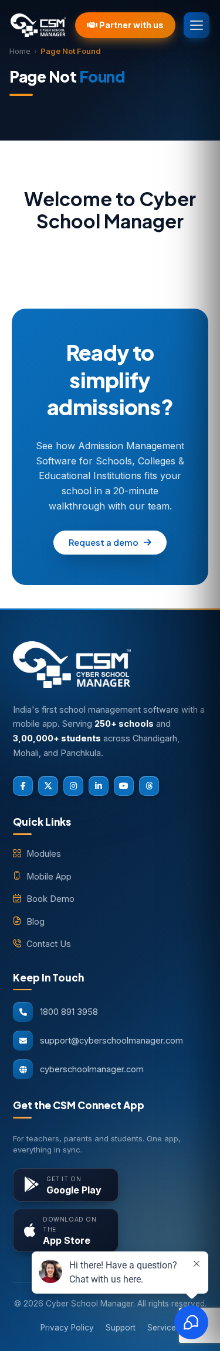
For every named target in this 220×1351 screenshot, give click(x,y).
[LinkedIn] (99, 786)
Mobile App (49, 876)
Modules (43, 854)
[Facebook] (23, 786)
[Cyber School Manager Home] (38, 25)
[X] (48, 786)
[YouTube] (124, 786)
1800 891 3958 (69, 1012)
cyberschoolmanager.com (92, 1069)
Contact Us (48, 944)
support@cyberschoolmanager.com (111, 1040)
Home (20, 51)
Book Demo (50, 899)
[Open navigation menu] (196, 25)
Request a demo (103, 542)
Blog (35, 921)
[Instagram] (73, 786)
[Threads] (149, 786)
